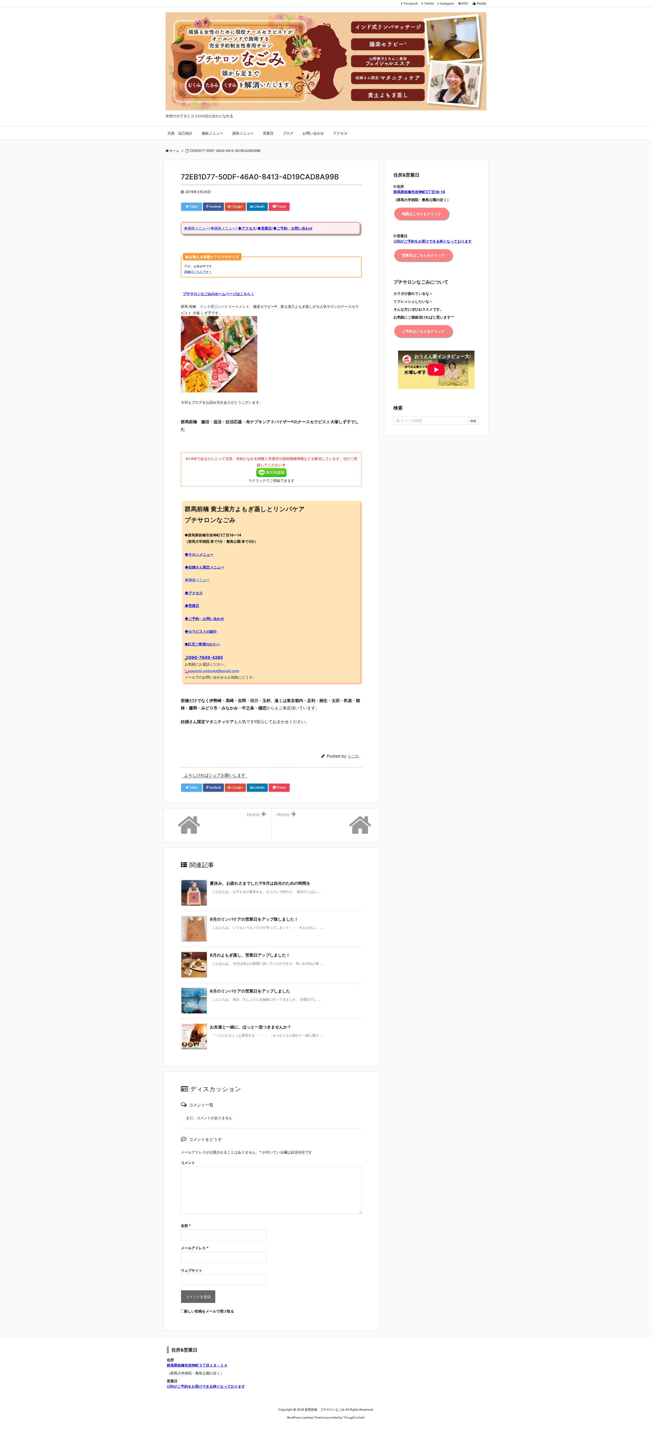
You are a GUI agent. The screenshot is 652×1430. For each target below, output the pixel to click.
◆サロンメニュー (199, 554)
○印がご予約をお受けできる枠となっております (206, 1386)
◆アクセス (247, 228)
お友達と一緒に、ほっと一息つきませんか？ (250, 1026)
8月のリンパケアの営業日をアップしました (250, 991)
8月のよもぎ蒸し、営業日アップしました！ (250, 955)
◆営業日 (264, 228)
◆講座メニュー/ (223, 228)
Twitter (429, 3)
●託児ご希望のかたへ (202, 644)
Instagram (447, 3)
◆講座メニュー (197, 580)
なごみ (353, 756)
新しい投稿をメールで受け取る (209, 1311)
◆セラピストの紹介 (201, 631)
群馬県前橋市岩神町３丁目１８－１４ (197, 1365)
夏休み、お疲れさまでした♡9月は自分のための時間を (260, 883)
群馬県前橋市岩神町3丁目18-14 (419, 192)
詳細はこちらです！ (198, 272)
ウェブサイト (191, 1270)
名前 (186, 1225)
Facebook (411, 3)
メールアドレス (195, 1248)
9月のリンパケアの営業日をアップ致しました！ (254, 919)
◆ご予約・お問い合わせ (293, 228)
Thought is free (354, 1417)
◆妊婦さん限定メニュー (204, 567)
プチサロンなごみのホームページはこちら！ (218, 294)
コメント (188, 1162)
